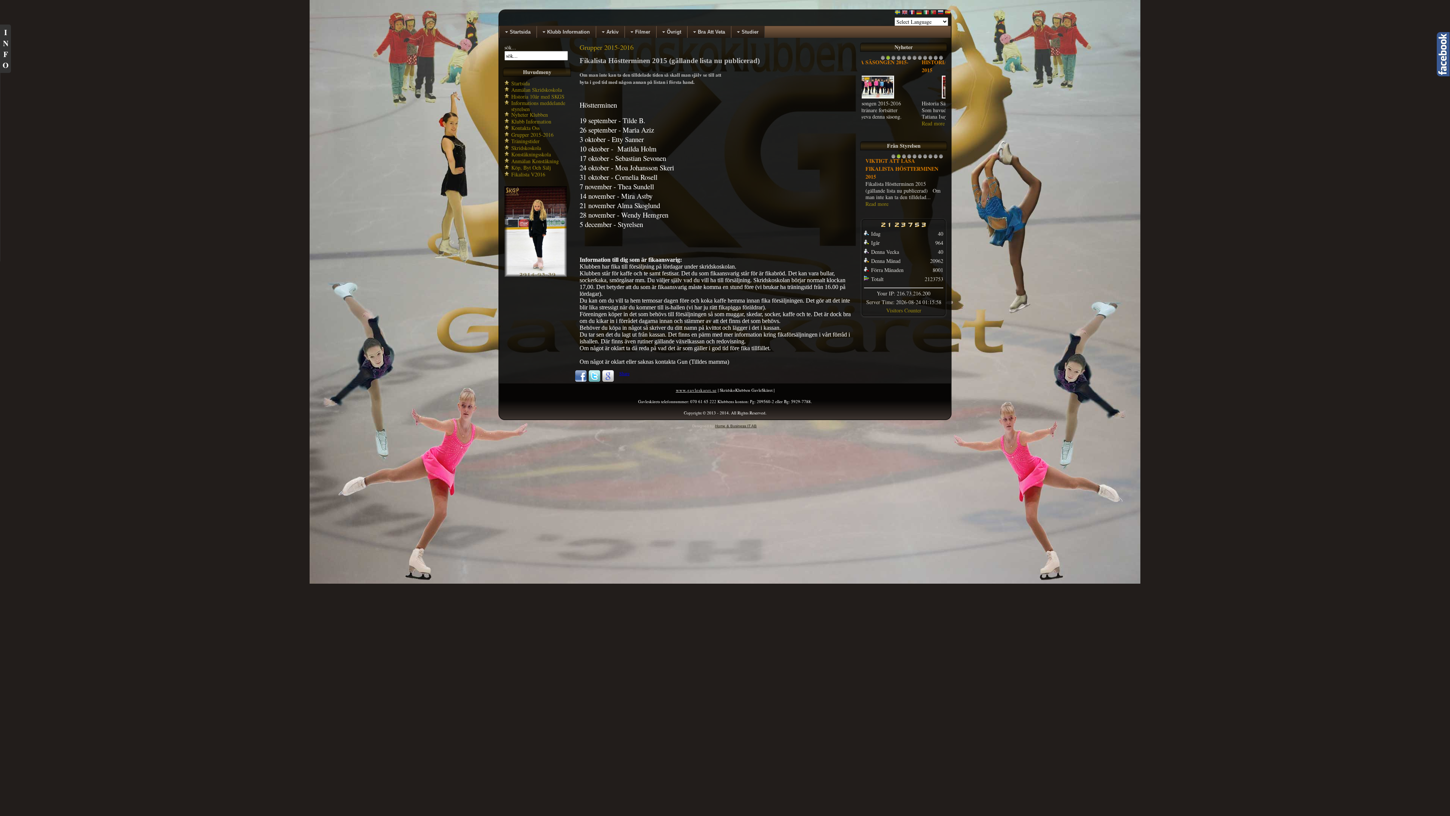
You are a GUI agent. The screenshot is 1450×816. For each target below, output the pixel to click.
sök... (510, 47)
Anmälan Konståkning (535, 161)
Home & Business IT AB (736, 426)
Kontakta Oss (525, 127)
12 (941, 59)
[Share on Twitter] (594, 380)
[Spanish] (948, 13)
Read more (877, 123)
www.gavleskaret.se (696, 390)
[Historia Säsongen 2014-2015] (903, 98)
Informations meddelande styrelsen (538, 106)
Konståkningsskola (531, 154)
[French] (912, 13)
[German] (919, 13)
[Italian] (926, 13)
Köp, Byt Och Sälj (531, 167)
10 (930, 59)
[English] (905, 13)
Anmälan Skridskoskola (536, 89)
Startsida (520, 83)
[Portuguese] (933, 13)
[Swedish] (898, 13)
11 (935, 59)
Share (624, 373)
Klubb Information (531, 121)
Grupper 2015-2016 (532, 134)
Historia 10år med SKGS (538, 96)
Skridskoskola (526, 147)
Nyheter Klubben (529, 114)
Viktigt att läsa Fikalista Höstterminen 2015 (901, 164)
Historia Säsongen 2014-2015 (900, 66)
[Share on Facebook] (581, 380)
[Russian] (941, 13)
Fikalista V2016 (528, 174)
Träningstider (525, 141)
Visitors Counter (903, 306)
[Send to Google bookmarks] (608, 380)
